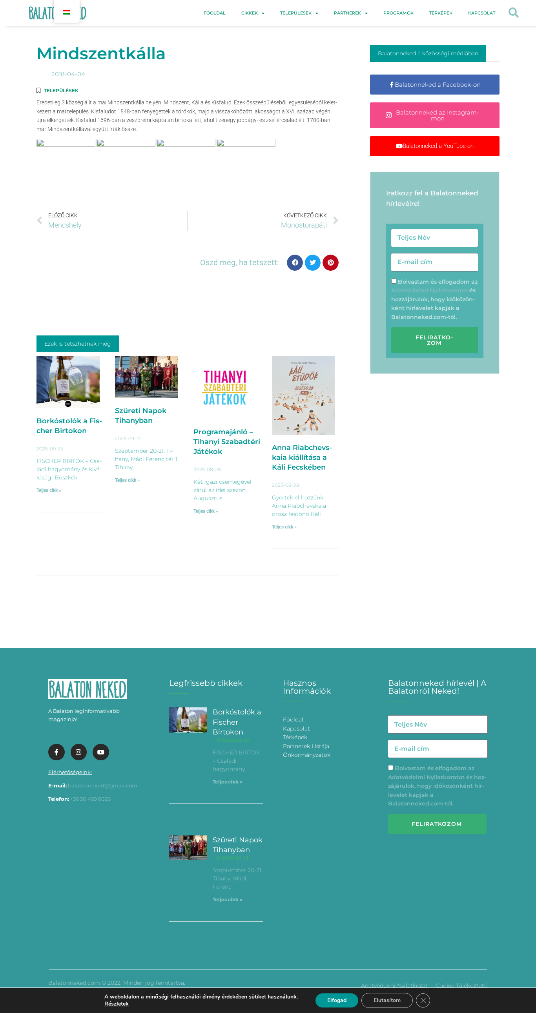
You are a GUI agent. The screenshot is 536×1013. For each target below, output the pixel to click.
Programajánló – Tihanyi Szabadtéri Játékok (226, 442)
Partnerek (347, 13)
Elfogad (336, 1000)
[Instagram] (79, 752)
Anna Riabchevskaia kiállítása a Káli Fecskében (302, 457)
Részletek (116, 1004)
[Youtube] (101, 752)
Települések (296, 13)
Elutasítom (387, 1000)
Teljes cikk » (48, 490)
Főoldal (215, 13)
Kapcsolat (481, 13)
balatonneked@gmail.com (102, 785)
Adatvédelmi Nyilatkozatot (429, 290)
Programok (398, 13)
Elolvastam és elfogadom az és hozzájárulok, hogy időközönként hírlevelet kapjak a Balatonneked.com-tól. (434, 299)
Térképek (440, 13)
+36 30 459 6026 (90, 799)
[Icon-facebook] (56, 752)
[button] (513, 13)
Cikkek (249, 13)
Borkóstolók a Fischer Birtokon (237, 722)
